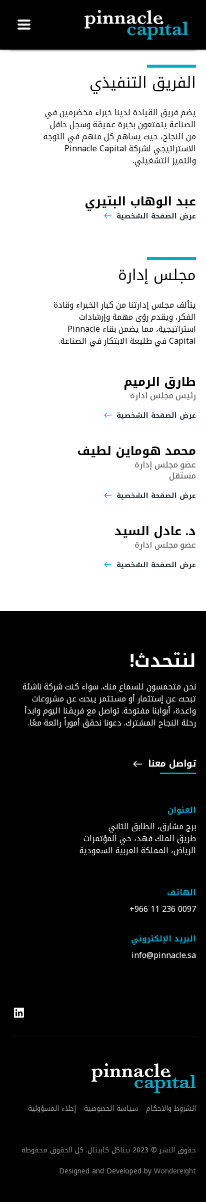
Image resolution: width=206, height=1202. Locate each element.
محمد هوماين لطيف (136, 450)
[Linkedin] (20, 1013)
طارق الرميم (160, 381)
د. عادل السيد (155, 531)
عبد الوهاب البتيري (140, 201)
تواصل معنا (170, 765)
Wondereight (175, 1171)
